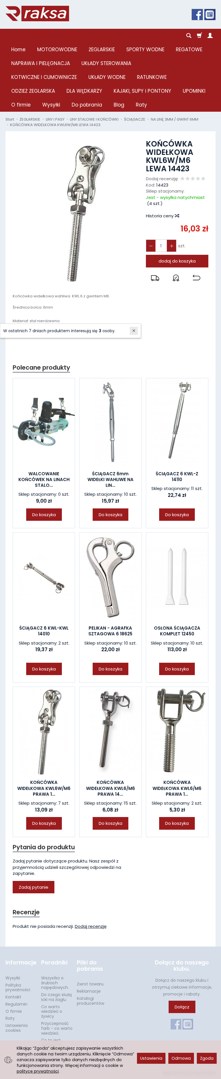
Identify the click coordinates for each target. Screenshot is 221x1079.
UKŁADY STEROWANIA (106, 63)
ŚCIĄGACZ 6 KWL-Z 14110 (177, 476)
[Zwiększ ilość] (151, 246)
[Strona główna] (37, 13)
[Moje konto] (210, 36)
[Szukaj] (188, 36)
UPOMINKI (194, 91)
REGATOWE (189, 49)
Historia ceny (160, 216)
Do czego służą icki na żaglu (56, 997)
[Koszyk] (199, 36)
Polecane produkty (41, 367)
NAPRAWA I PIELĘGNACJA (40, 63)
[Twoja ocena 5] (203, 179)
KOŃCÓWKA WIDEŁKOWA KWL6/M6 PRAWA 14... (110, 788)
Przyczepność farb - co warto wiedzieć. (57, 1028)
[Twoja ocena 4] (198, 179)
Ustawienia (151, 1058)
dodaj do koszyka (177, 261)
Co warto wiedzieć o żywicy (51, 1011)
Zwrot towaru (90, 984)
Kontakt (13, 997)
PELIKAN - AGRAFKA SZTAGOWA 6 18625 (110, 631)
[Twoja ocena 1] (182, 179)
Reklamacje (89, 991)
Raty (141, 104)
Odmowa (181, 1058)
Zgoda (207, 1058)
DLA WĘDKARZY (84, 91)
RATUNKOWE (152, 77)
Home (18, 49)
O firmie (21, 104)
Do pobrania (87, 104)
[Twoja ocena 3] (192, 179)
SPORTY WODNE (145, 49)
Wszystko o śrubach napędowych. (55, 983)
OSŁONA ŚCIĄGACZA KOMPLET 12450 (177, 631)
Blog (119, 104)
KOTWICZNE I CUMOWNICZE (44, 77)
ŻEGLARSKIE (102, 49)
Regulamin (16, 1004)
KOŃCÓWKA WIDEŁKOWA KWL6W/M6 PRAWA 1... (44, 788)
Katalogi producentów (90, 1001)
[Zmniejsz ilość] (171, 246)
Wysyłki (51, 104)
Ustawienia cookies (16, 1028)
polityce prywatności (38, 1071)
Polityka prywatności (17, 987)
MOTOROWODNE (57, 49)
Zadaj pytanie (33, 887)
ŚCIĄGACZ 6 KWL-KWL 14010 (43, 631)
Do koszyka (44, 515)
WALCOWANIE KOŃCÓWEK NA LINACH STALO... (44, 480)
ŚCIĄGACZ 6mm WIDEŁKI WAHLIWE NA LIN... (110, 480)
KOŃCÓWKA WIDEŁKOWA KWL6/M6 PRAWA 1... (177, 788)
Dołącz (182, 1007)
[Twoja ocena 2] (187, 179)
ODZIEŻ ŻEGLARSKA (33, 91)
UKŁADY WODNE (106, 77)
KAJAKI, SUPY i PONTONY (142, 91)
